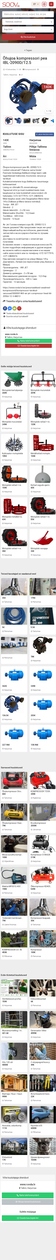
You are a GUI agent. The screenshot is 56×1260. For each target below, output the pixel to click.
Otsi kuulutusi (29, 37)
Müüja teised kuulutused (29, 1202)
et (34, 4)
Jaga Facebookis (45, 134)
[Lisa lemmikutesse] (19, 308)
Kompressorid (30, 70)
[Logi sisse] (44, 4)
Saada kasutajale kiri (29, 346)
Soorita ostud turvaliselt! (17, 316)
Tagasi (28, 50)
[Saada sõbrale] (14, 308)
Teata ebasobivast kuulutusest (20, 313)
